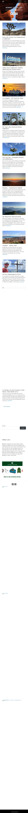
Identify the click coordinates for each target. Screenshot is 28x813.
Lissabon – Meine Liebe (9, 245)
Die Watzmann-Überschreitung (11, 216)
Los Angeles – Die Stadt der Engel (12, 98)
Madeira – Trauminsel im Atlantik (12, 188)
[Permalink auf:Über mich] (14, 537)
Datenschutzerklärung (14, 811)
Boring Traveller (14, 8)
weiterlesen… (5, 47)
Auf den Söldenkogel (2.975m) (11, 274)
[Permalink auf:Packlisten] (14, 643)
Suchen (3, 425)
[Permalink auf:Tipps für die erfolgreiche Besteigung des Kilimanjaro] (14, 750)
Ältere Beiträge (6, 406)
